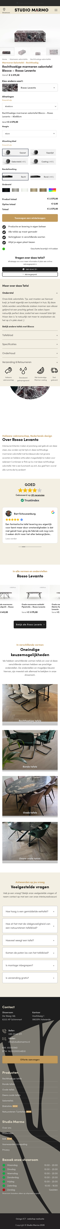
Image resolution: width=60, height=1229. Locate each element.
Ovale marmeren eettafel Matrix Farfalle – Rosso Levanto (14, 606)
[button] (56, 9)
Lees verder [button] (11, 538)
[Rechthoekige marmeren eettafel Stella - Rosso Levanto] (45, 593)
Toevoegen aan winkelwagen (30, 217)
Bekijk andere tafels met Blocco (18, 326)
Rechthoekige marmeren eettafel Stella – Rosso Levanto (43, 606)
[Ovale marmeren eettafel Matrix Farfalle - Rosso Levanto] (15, 593)
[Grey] (15, 190)
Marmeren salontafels (19, 59)
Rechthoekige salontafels (40, 59)
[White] (24, 190)
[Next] (57, 597)
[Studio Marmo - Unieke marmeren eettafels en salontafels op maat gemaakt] (31, 10)
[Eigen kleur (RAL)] (52, 190)
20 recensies (37, 495)
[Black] (6, 190)
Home (4, 59)
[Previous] (3, 597)
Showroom (6, 11)
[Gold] (43, 190)
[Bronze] (33, 190)
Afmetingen (8, 98)
